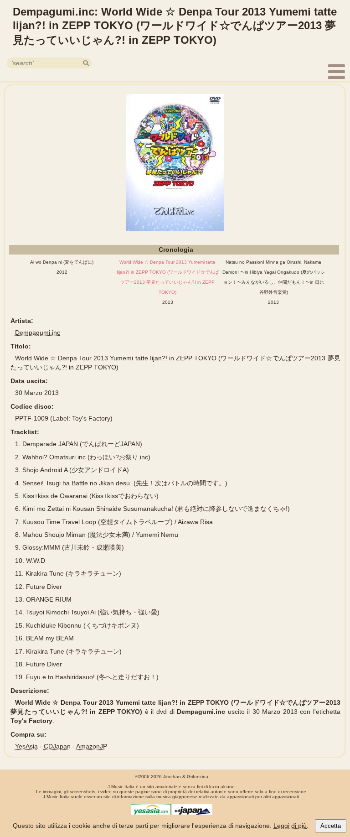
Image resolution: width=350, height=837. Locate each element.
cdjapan (192, 811)
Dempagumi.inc (37, 332)
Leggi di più (290, 825)
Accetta (330, 825)
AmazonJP (91, 746)
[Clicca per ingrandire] (175, 162)
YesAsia (26, 746)
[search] (86, 63)
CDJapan (57, 746)
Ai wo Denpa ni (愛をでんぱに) (61, 262)
